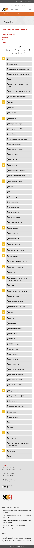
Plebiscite (12, 323)
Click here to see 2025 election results (17, 14)
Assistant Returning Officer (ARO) (20, 91)
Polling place (13, 354)
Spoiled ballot (13, 417)
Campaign (12, 118)
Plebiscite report (14, 344)
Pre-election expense (16, 374)
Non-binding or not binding (18, 291)
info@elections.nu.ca (7, 485)
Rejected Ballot (14, 401)
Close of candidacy (15, 144)
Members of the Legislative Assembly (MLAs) (18, 279)
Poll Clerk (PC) (14, 349)
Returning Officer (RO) (16, 406)
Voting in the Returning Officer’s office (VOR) (19, 444)
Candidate (12, 134)
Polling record (13, 359)
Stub (10, 422)
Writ (10, 456)
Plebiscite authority (15, 328)
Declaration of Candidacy (17, 170)
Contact (15, 5)
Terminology (5, 32)
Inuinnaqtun (29, 1)
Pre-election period (15, 380)
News (3, 39)
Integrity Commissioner (17, 250)
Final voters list (14, 228)
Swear (11, 427)
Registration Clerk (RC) (16, 396)
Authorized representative (17, 96)
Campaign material (15, 129)
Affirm (11, 79)
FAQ (19, 5)
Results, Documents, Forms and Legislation (14, 29)
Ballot (11, 102)
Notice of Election (15, 296)
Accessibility (5, 37)
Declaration (13, 165)
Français (24, 1)
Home (3, 18)
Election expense (14, 197)
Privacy (4, 42)
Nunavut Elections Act (16, 301)
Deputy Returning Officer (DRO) (19, 175)
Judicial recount (14, 256)
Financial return (14, 238)
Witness (12, 451)
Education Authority (15, 181)
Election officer (14, 202)
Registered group (15, 391)
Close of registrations (16, 149)
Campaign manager (15, 124)
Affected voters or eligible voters (19, 74)
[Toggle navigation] (30, 9)
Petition (11, 318)
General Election (14, 244)
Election (12, 192)
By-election (13, 113)
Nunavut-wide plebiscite (17, 306)
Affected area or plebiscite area (19, 69)
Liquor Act (12, 272)
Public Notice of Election (17, 385)
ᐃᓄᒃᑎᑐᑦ (20, 1)
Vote (10, 433)
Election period (14, 207)
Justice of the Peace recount (18, 261)
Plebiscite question (15, 339)
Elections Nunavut (15, 217)
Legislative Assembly (16, 267)
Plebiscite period (14, 334)
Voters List (12, 438)
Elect (11, 186)
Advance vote (13, 64)
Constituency (13, 154)
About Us (10, 5)
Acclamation (13, 59)
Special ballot (13, 412)
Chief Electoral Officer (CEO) (18, 139)
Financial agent (14, 233)
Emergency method (15, 222)
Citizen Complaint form (8, 34)
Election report (14, 212)
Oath (11, 312)
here (15, 542)
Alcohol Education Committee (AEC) (19, 85)
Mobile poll (12, 285)
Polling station (14, 364)
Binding (11, 107)
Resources (23, 5)
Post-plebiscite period (16, 369)
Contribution (13, 159)
